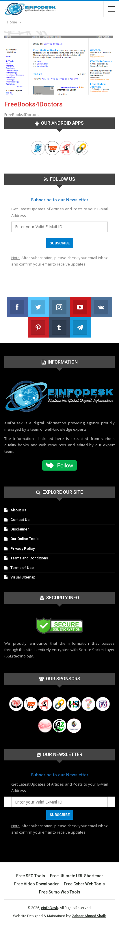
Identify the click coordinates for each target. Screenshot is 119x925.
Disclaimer (19, 529)
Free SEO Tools (30, 876)
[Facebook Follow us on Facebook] (17, 307)
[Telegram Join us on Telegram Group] (80, 327)
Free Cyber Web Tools (84, 884)
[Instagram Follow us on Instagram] (59, 307)
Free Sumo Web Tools (59, 892)
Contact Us (19, 519)
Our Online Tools (24, 539)
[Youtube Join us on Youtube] (80, 307)
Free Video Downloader (36, 884)
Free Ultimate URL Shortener (76, 876)
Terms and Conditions (29, 558)
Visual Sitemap (23, 577)
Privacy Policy (22, 548)
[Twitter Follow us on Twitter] (38, 307)
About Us (18, 510)
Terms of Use (22, 567)
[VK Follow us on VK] (101, 307)
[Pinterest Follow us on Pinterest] (38, 327)
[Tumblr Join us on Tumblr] (59, 327)
